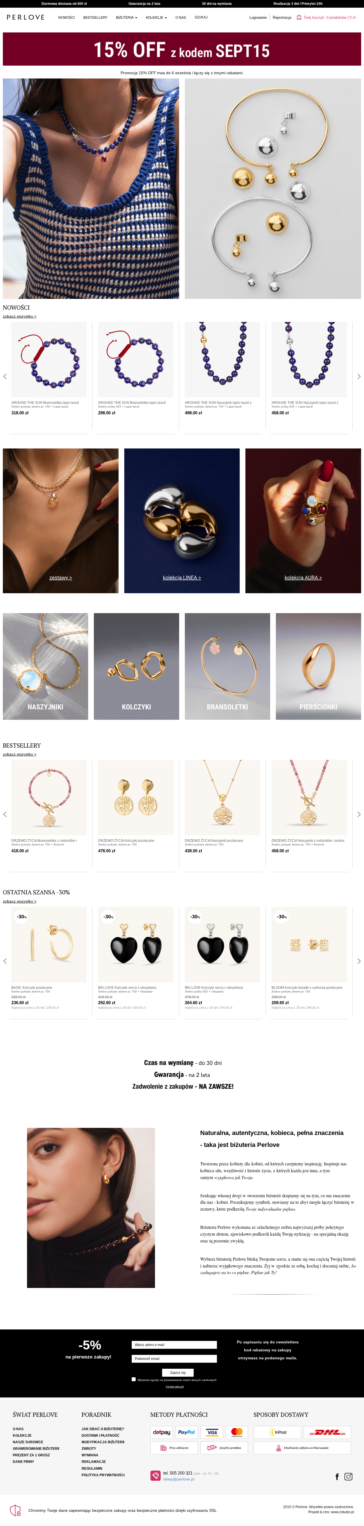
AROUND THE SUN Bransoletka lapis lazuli (45, 403)
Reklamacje (94, 1462)
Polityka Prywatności (103, 1475)
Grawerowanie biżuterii (36, 1449)
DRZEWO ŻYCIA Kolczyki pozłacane (126, 841)
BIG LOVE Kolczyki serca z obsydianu (127, 988)
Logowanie (258, 17)
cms (326, 1512)
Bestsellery (95, 17)
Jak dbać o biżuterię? (103, 1429)
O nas (180, 17)
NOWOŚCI (66, 17)
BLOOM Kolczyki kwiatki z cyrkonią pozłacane (307, 988)
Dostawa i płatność (100, 1436)
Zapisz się (178, 1373)
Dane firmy (23, 1462)
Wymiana (90, 1455)
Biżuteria (125, 17)
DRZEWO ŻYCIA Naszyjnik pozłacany (214, 841)
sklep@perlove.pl (178, 1479)
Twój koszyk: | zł (329, 17)
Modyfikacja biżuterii (103, 1442)
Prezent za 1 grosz (31, 1455)
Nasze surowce (28, 1442)
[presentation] (5, 376)
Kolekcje (155, 17)
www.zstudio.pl (342, 1512)
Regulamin (92, 1469)
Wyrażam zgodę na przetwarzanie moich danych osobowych (177, 1380)
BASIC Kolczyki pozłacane (31, 988)
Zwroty (89, 1449)
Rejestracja (282, 17)
